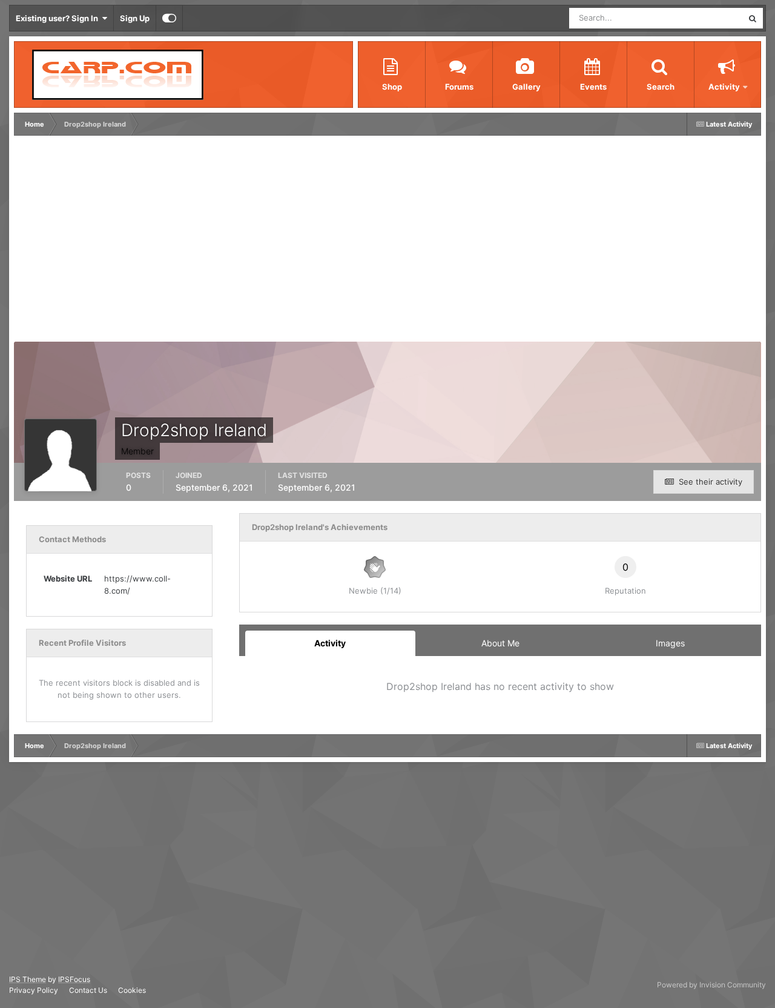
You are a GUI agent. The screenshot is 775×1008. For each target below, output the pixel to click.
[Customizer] (169, 18)
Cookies (132, 990)
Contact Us (88, 990)
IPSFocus (74, 979)
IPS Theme (27, 979)
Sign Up (135, 18)
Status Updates (700, 17)
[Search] (752, 18)
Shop (392, 86)
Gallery (526, 86)
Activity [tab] (330, 643)
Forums (459, 86)
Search (660, 86)
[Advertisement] (237, 242)
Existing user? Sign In (59, 18)
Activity (724, 86)
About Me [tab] (500, 643)
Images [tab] (670, 643)
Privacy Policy (33, 990)
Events (593, 86)
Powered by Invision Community (711, 984)
